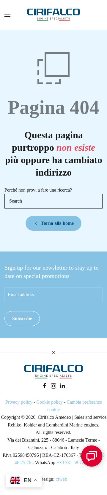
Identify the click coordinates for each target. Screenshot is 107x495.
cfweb (61, 479)
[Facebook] (45, 385)
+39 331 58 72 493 (74, 462)
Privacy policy (18, 402)
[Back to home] (53, 15)
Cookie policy (49, 402)
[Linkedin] (62, 385)
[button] (7, 15)
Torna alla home (57, 223)
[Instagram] (53, 385)
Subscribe (22, 318)
